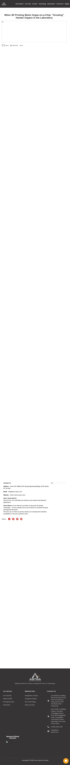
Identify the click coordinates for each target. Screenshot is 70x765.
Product (34, 3)
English (67, 3)
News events (51, 3)
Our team (28, 3)
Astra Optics (20, 3)
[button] (9, 519)
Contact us (60, 3)
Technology (42, 3)
